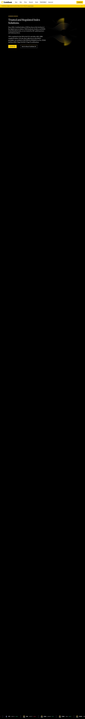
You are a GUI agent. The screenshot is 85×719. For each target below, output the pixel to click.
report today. (31, 6)
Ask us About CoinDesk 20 (29, 46)
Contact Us (12, 46)
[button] (16, 2)
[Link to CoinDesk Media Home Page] (6, 2)
